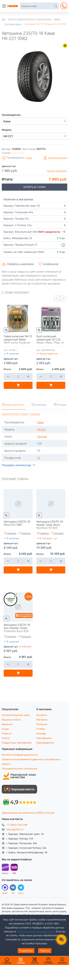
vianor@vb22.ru (15, 829)
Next (62, 298)
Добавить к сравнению (20, 263)
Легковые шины (13, 24)
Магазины (42, 719)
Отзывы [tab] (61, 404)
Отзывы (40, 728)
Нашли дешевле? (57, 171)
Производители (45, 742)
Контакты (41, 715)
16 (38, 457)
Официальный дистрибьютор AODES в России (28, 812)
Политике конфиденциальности (35, 931)
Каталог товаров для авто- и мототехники (29, 19)
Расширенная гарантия (11, 599)
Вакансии (7, 724)
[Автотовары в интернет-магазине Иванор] (12, 6)
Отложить (26, 533)
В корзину (18, 385)
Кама (29, 157)
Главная (3, 19)
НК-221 (41, 429)
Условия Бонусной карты (16, 715)
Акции (5, 728)
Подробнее (26, 950)
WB (14, 873)
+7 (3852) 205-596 (16, 824)
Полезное (41, 724)
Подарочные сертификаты (17, 742)
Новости (7, 733)
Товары (21, 960)
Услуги (5, 738)
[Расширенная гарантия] (11, 599)
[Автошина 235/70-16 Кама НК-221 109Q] (34, 76)
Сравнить (11, 533)
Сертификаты (43, 738)
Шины (57, 19)
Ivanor (5, 873)
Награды (41, 733)
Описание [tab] (40, 404)
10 (28, 596)
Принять (45, 950)
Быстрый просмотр (6, 330)
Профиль (62, 963)
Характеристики (57, 157)
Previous (56, 298)
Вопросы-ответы (11, 719)
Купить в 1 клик (34, 187)
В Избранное (50, 263)
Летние (65, 45)
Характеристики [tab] (14, 404)
